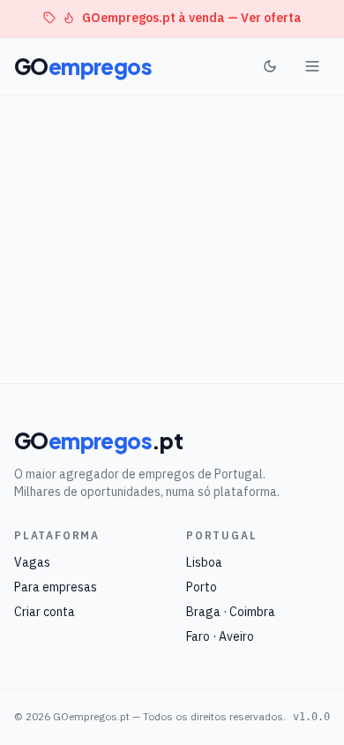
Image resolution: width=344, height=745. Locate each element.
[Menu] (312, 66)
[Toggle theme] (270, 66)
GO (83, 66)
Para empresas (55, 587)
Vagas (32, 562)
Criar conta (44, 612)
